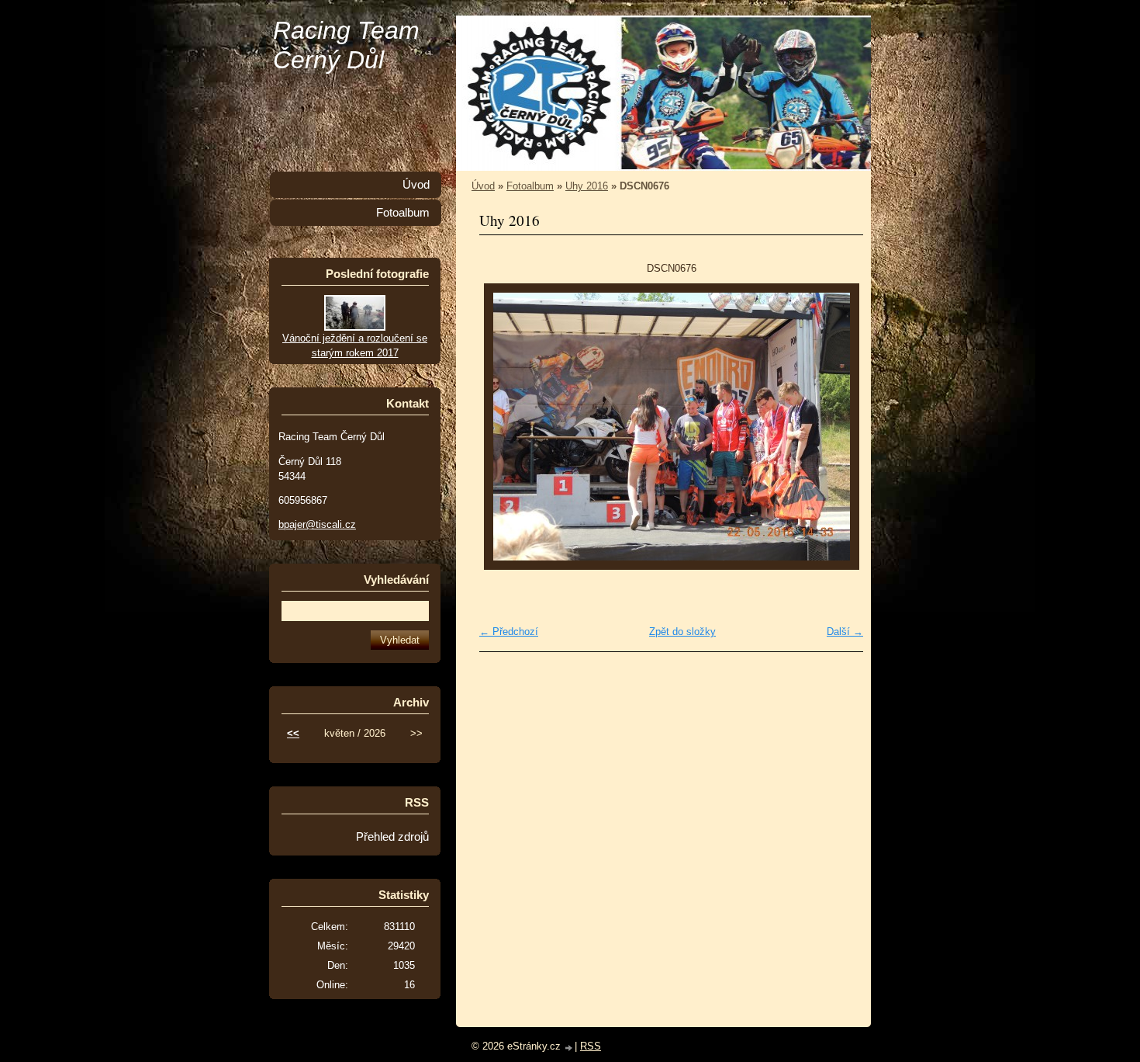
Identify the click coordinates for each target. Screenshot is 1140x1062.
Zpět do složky (682, 631)
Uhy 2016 (586, 186)
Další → (845, 631)
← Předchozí (508, 631)
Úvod (483, 186)
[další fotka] (837, 426)
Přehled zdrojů (392, 837)
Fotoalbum (530, 186)
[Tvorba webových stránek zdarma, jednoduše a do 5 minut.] (569, 1047)
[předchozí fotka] (504, 426)
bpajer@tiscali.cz (317, 524)
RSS (590, 1046)
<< (293, 733)
